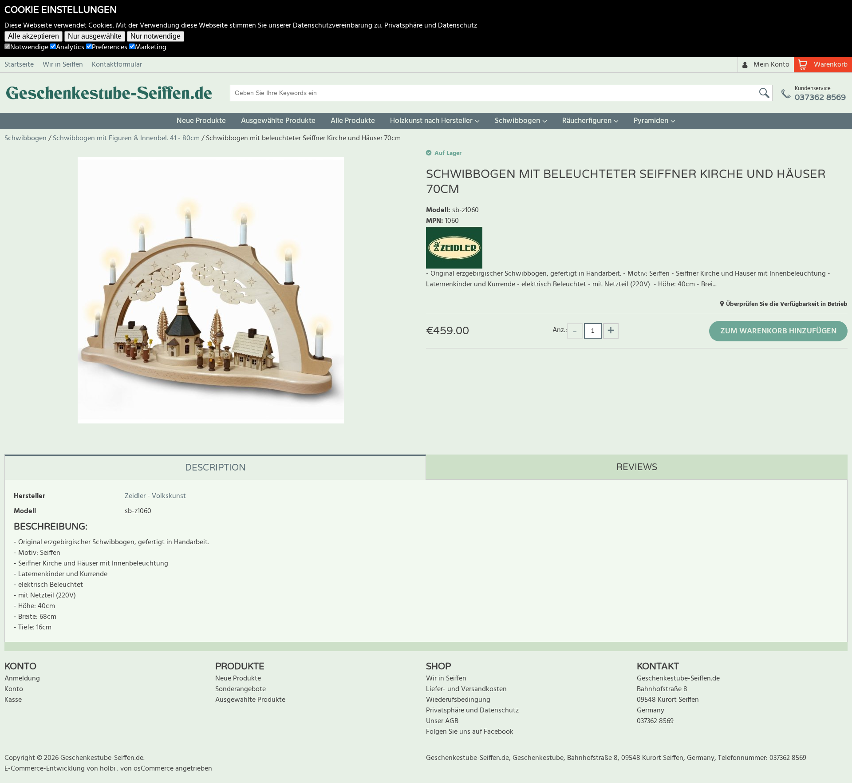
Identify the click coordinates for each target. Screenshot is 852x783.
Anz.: (559, 330)
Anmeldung (22, 678)
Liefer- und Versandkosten (466, 689)
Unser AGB (442, 721)
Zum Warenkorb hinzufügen (778, 331)
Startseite (19, 65)
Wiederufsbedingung (458, 700)
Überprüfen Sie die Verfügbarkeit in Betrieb (787, 304)
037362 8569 (655, 721)
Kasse (13, 700)
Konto (13, 689)
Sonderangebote (240, 689)
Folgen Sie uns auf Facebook (469, 732)
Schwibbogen (517, 121)
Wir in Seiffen (63, 65)
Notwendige (29, 47)
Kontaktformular (117, 65)
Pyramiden (651, 121)
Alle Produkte (353, 121)
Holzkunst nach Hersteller (431, 121)
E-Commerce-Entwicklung (45, 769)
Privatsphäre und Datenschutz (430, 26)
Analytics (70, 47)
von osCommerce (147, 769)
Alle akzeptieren (33, 36)
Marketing (150, 47)
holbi (108, 769)
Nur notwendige (155, 36)
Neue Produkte (201, 121)
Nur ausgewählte (95, 36)
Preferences (109, 47)
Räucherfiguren (586, 121)
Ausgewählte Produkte (278, 121)
